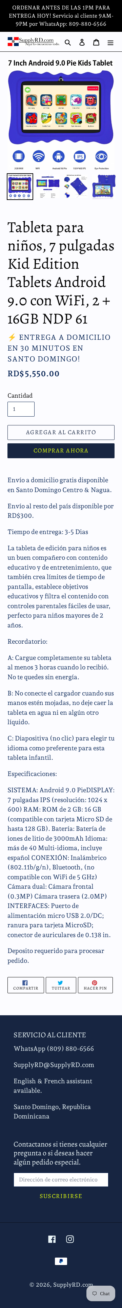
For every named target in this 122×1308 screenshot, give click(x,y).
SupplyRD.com (73, 1284)
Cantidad (20, 395)
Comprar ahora (61, 450)
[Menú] (110, 41)
